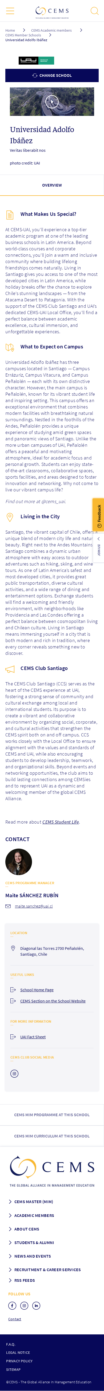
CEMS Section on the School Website (53, 1001)
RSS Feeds (24, 1280)
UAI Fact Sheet (33, 1036)
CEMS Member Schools (23, 35)
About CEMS (26, 1229)
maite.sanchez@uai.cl (34, 906)
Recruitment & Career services (47, 1269)
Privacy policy (19, 1361)
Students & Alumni (34, 1242)
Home (10, 30)
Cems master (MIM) (33, 1201)
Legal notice (18, 1352)
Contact (14, 1319)
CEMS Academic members (51, 30)
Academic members (34, 1215)
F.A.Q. (10, 1344)
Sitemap (13, 1369)
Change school (55, 75)
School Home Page (37, 989)
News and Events (32, 1256)
